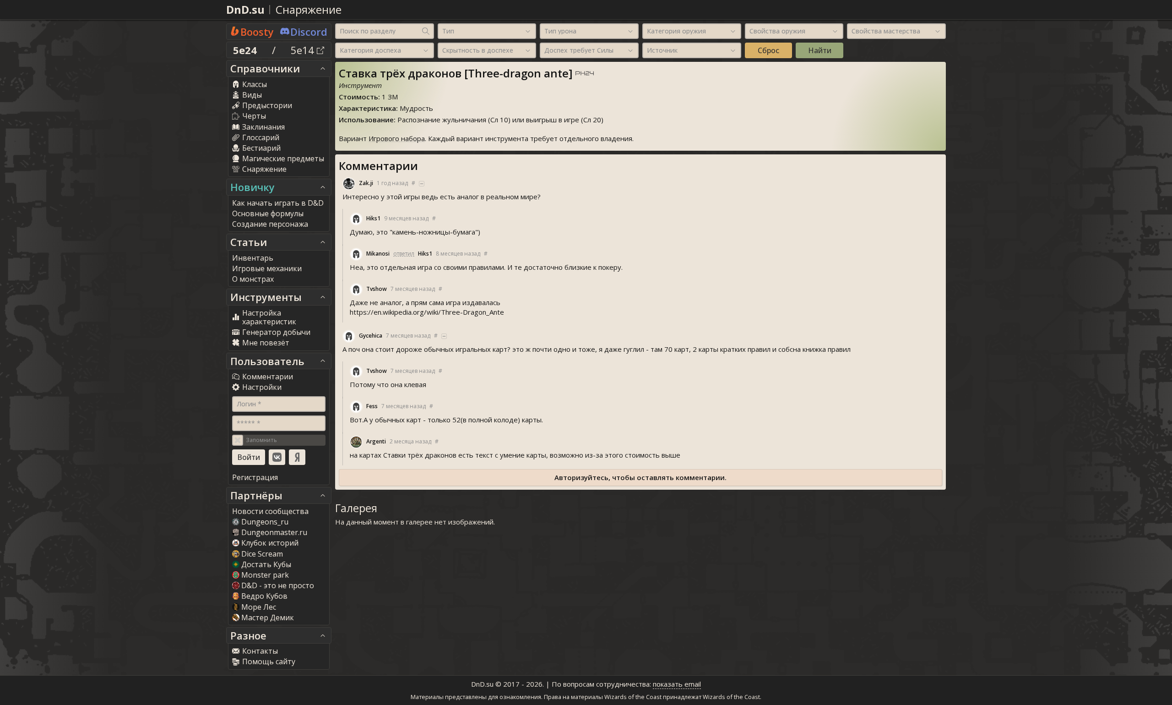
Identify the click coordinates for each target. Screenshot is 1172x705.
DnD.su (245, 9)
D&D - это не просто (277, 585)
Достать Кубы (266, 564)
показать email (677, 684)
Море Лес (258, 607)
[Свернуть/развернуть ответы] (421, 183)
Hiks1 (373, 218)
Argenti (376, 441)
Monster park (265, 575)
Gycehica (370, 335)
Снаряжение (309, 9)
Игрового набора (397, 138)
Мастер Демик (267, 617)
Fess (372, 406)
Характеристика (367, 108)
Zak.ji (366, 183)
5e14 (304, 50)
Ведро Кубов (264, 596)
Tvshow (376, 289)
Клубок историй (269, 543)
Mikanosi (378, 253)
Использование (366, 119)
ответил (403, 253)
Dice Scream (262, 554)
